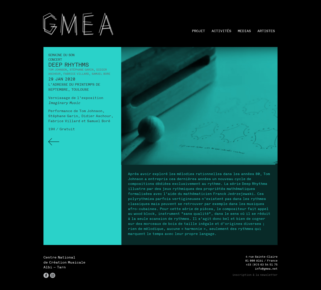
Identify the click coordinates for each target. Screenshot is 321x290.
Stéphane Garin (81, 69)
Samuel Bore (101, 74)
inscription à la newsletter (255, 275)
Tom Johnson (57, 69)
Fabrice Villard (76, 74)
